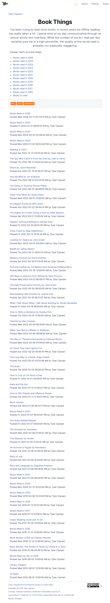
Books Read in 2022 (20, 411)
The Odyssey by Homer (22, 438)
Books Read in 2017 (20, 510)
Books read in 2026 (23, 57)
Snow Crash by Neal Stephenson (26, 230)
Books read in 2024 (23, 64)
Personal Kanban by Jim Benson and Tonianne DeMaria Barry (41, 267)
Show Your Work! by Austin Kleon (27, 194)
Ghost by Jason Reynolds (23, 167)
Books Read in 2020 (20, 483)
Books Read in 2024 (20, 131)
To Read (14, 574)
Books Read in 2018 (20, 501)
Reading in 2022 (18, 149)
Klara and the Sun (19, 384)
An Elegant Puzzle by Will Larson (26, 203)
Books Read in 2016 (20, 528)
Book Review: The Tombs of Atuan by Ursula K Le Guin (37, 546)
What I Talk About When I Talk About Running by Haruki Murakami (43, 303)
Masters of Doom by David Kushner (28, 257)
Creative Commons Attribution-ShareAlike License (37, 592)
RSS (13, 104)
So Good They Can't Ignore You (26, 348)
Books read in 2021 (23, 74)
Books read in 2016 (23, 92)
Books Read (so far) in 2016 (24, 555)
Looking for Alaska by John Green (27, 239)
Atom (19, 104)
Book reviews (17, 402)
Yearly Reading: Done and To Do (26, 519)
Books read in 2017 (23, 88)
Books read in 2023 (23, 68)
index (51, 585)
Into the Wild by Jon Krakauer (25, 176)
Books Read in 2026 (20, 113)
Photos (95, 3)
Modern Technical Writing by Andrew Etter (31, 221)
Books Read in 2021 (20, 474)
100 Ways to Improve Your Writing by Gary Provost (36, 276)
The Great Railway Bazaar (23, 420)
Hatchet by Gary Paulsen (22, 321)
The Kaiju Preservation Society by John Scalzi (33, 285)
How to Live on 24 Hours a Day (26, 375)
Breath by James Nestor (22, 248)
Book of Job (16, 456)
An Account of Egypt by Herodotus (28, 447)
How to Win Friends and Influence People (31, 393)
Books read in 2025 (23, 61)
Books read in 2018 (23, 85)
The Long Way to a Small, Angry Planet (30, 357)
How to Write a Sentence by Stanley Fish (30, 312)
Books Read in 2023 (20, 140)
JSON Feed (29, 104)
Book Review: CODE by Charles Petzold (30, 537)
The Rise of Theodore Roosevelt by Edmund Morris (36, 339)
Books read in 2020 (23, 78)
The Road (15, 366)
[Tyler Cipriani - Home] (5, 4)
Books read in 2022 (23, 71)
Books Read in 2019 (20, 492)
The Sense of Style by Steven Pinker (28, 185)
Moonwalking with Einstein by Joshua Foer (31, 294)
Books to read (20, 95)
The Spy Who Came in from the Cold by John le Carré (37, 158)
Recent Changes (15, 598)
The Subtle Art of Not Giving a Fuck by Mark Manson (37, 212)
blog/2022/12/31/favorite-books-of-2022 (31, 585)
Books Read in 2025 (20, 122)
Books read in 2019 (23, 81)
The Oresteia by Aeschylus (23, 429)
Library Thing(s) (18, 564)
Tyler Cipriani (15, 14)
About (84, 3)
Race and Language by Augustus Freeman (31, 465)
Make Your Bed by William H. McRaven (29, 330)
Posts (106, 3)
